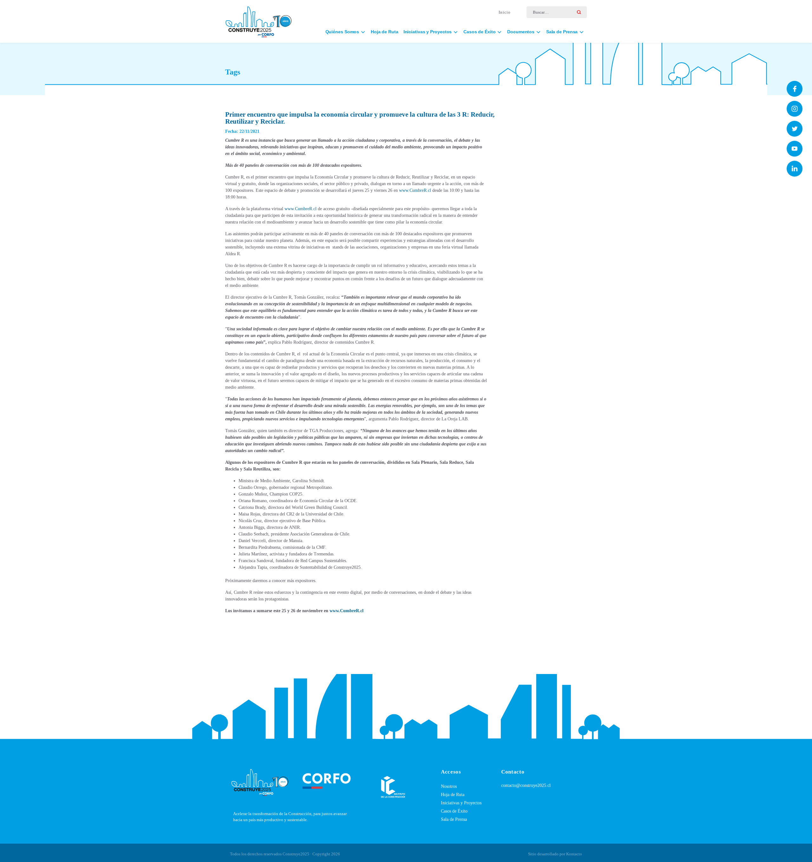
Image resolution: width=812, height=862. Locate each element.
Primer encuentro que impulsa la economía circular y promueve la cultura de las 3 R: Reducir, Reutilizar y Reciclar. (359, 118)
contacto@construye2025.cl (526, 785)
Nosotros (449, 786)
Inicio (505, 12)
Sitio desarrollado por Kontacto (555, 854)
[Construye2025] (258, 19)
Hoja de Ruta (384, 31)
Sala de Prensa (454, 819)
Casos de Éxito (454, 811)
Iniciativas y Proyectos (461, 802)
